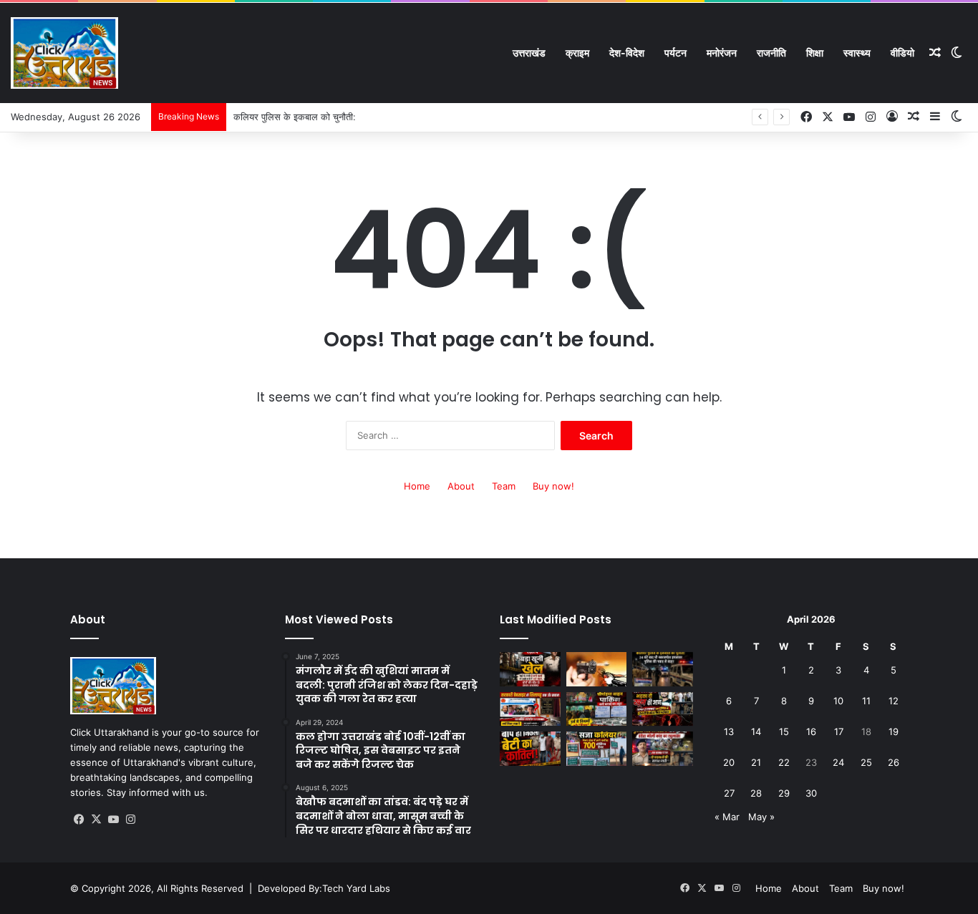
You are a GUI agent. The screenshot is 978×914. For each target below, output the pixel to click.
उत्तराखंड (529, 53)
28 (756, 793)
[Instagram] (130, 819)
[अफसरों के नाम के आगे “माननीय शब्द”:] (530, 709)
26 (893, 762)
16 (811, 731)
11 (866, 700)
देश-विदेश (626, 53)
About (461, 486)
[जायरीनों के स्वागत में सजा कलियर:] (596, 748)
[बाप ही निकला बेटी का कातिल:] (530, 748)
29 (784, 793)
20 (729, 762)
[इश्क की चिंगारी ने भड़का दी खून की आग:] (662, 709)
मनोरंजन (722, 53)
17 (838, 731)
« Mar (727, 816)
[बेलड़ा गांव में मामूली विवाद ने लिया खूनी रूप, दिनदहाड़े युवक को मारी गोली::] (596, 669)
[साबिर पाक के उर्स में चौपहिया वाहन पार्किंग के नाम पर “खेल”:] (596, 709)
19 (894, 731)
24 (838, 762)
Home (417, 486)
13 (729, 731)
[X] (96, 819)
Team (503, 486)
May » (761, 816)
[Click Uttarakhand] (64, 53)
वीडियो (902, 53)
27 (729, 793)
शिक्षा (814, 53)
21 (756, 762)
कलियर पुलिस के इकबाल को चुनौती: (294, 116)
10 (838, 700)
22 (784, 762)
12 (894, 700)
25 (866, 762)
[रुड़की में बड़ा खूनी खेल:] (530, 669)
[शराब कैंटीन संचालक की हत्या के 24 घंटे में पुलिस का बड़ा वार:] (662, 748)
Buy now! (553, 486)
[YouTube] (113, 819)
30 (811, 793)
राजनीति (771, 53)
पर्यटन (675, 53)
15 (784, 731)
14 (756, 731)
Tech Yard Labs (356, 888)
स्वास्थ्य (857, 53)
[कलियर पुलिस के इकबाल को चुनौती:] (662, 669)
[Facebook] (78, 819)
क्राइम (577, 53)
